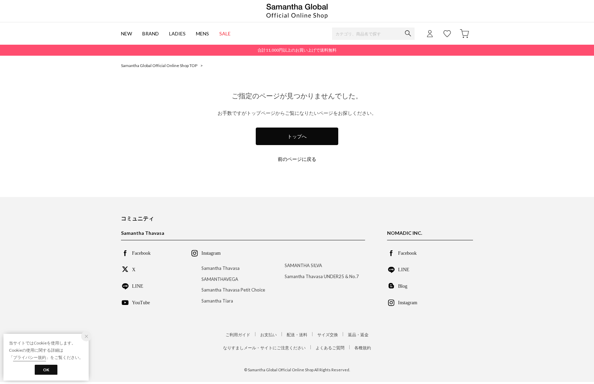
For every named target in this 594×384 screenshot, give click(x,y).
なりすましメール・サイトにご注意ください (264, 347)
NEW (126, 33)
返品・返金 (358, 334)
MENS (202, 33)
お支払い (268, 334)
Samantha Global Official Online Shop (297, 11)
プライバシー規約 (29, 357)
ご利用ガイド (238, 334)
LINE (137, 285)
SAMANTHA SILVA (303, 265)
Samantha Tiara (217, 301)
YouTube (141, 302)
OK (46, 369)
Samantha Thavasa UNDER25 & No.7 (322, 276)
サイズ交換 (327, 334)
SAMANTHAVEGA (219, 279)
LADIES (177, 33)
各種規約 (362, 347)
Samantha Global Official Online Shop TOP (159, 65)
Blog (402, 285)
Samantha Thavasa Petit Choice (233, 290)
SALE (225, 33)
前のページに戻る (297, 159)
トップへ (297, 136)
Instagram (407, 302)
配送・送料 (297, 334)
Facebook (141, 252)
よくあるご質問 (330, 347)
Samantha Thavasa (220, 268)
